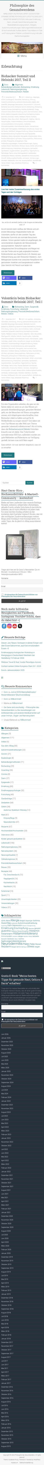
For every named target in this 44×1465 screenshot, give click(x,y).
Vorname (4, 578)
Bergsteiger (11, 104)
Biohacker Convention (8, 107)
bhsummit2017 (29, 104)
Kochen (26, 936)
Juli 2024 (4, 1090)
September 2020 (7, 1227)
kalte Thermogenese (11, 129)
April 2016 (5, 1417)
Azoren (4, 754)
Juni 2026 (4, 1034)
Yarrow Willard (5, 163)
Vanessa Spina (20, 370)
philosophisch (19, 141)
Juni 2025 (4, 1060)
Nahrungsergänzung (18, 89)
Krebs (30, 936)
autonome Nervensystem (24, 102)
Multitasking (24, 351)
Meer (16, 939)
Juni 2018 (4, 1320)
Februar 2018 (6, 1335)
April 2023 (5, 1127)
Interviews (5, 835)
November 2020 (7, 1220)
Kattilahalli (12, 131)
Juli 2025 (4, 1056)
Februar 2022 (6, 1168)
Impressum (14, 1462)
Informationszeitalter (7, 126)
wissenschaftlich (27, 160)
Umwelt (3, 158)
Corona (4, 774)
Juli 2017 (4, 1361)
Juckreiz (15, 936)
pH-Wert (3, 141)
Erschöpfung (31, 114)
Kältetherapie (22, 129)
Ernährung (35, 87)
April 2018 (5, 1327)
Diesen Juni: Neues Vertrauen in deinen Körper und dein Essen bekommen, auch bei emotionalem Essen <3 (21, 646)
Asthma (36, 921)
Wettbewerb (11, 160)
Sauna (27, 146)
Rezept (13, 947)
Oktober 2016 (6, 1394)
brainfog (24, 109)
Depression (17, 925)
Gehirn (3, 807)
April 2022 (5, 1160)
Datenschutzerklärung (26, 1462)
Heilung (14, 931)
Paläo (32, 944)
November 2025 (7, 1045)
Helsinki (37, 119)
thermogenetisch (22, 153)
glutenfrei (6, 931)
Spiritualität (33, 148)
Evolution (11, 117)
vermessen (26, 158)
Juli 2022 (4, 1149)
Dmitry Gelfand (6, 114)
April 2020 (5, 1242)
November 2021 (7, 1179)
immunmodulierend (7, 124)
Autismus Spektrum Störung (15, 810)
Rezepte (4, 871)
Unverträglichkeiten (9, 899)
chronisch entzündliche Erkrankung (12, 112)
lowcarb (4, 939)
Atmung (32, 99)
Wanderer (4, 160)
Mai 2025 (4, 1064)
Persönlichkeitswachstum (11, 92)
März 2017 (5, 1376)
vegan (37, 946)
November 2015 (7, 1435)
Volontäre (21, 373)
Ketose (31, 131)
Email (3, 586)
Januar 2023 (6, 1138)
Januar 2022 (6, 1172)
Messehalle (16, 136)
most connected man (30, 348)
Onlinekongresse (8, 859)
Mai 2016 (4, 1413)
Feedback (22, 117)
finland (28, 117)
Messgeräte (24, 136)
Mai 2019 (4, 1279)
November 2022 (7, 1142)
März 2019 (5, 1287)
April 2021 (5, 1201)
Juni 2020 (4, 1238)
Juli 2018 (4, 1316)
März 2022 (5, 1164)
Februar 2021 (6, 1209)
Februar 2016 (6, 1424)
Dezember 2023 (7, 1105)
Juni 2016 (4, 1409)
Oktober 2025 (6, 1049)
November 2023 (7, 1108)
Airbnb (3, 99)
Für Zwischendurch (11, 875)
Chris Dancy (5, 329)
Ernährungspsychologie (10, 790)
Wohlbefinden (37, 160)
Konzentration (38, 131)
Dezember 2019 (7, 1257)
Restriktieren (15, 146)
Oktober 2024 (6, 1079)
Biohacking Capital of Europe (18, 326)
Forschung (14, 309)
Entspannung (31, 925)
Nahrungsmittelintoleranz (13, 941)
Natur (39, 136)
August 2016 (6, 1402)
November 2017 (7, 1346)
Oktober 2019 (6, 1264)
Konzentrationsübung (8, 134)
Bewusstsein (19, 104)
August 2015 (6, 1446)
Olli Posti (4, 353)
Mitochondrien (32, 136)
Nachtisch (8, 886)
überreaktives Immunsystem (30, 156)
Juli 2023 (4, 1116)
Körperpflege (9, 818)
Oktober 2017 (6, 1350)
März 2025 (5, 1068)
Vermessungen (34, 158)
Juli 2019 (4, 1275)
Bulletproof (30, 109)
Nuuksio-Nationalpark (8, 138)
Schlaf (32, 146)
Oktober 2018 (6, 1305)
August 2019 (6, 1272)
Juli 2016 (4, 1405)
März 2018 (5, 1331)
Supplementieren (15, 151)
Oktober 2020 (6, 1224)
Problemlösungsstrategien (9, 143)
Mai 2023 (4, 1123)
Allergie (14, 920)
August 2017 (6, 1357)
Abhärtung (28, 97)
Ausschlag (6, 923)
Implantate (27, 124)
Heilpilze (31, 119)
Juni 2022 (4, 1153)
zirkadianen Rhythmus (22, 163)
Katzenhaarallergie (14, 343)
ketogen (20, 936)
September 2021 (7, 1186)
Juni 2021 (4, 1194)
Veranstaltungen (8, 903)
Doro (6, 85)
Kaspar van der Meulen (33, 341)
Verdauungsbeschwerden (14, 158)
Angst (22, 920)
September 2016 (7, 1398)
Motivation (4, 351)
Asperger (29, 921)
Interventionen (34, 126)
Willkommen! (16, 699)
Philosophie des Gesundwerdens (22, 7)
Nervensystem (7, 851)
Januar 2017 (6, 1383)
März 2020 (5, 1246)
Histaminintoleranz (17, 121)
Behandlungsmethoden (10, 87)
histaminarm (6, 934)
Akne (8, 921)
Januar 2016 (6, 1428)
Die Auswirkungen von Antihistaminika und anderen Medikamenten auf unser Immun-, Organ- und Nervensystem (20, 713)
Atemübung (25, 99)
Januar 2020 (6, 1253)
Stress (30, 946)
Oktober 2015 (6, 1439)
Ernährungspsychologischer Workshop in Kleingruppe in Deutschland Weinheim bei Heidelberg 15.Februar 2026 (18, 655)
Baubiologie (6, 758)
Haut (3, 815)
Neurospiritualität (8, 855)
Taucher (33, 363)
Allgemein (19, 85)
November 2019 (7, 1261)
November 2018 (7, 1301)
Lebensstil (5, 89)
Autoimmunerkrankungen (11, 750)
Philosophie (10, 141)
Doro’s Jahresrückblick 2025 (13, 670)
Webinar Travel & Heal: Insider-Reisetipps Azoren (21, 662)
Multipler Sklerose (14, 351)
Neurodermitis (37, 351)
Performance (38, 138)
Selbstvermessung (7, 148)
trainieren (18, 156)
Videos (10, 314)
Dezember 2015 (7, 1431)
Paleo (26, 943)
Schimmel (5, 891)
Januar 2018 (6, 1339)
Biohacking (25, 87)
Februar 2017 (6, 1379)
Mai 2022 (4, 1157)
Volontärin (28, 373)
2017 (23, 97)
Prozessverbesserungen (25, 143)
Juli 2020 (4, 1235)
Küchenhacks (9, 882)
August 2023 (6, 1112)
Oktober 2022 (6, 1146)
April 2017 (5, 1372)
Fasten (17, 117)
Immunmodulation (29, 121)
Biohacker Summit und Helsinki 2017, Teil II (18, 78)
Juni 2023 (4, 1120)
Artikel (3, 742)
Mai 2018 (4, 1324)
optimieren (18, 138)
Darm (25, 112)
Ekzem (24, 925)
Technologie (4, 153)
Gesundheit (15, 119)
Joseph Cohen (12, 341)
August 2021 (6, 1190)
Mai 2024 (4, 1094)
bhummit (37, 104)
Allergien (4, 733)
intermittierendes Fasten (21, 126)
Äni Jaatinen (29, 319)
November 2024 (7, 1075)
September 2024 (7, 1082)
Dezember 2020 (7, 1216)
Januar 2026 (6, 1038)
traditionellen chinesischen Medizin (12, 368)
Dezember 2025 (7, 1042)
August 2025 (6, 1053)
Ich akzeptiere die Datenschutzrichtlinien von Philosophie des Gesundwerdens (19, 595)
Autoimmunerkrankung (8, 102)
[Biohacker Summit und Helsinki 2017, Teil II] (22, 170)
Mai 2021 (4, 1198)
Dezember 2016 (7, 1387)
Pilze (25, 141)
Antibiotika (37, 319)
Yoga (12, 163)
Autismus (14, 923)
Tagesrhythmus (34, 151)
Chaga (37, 109)
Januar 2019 (6, 1294)
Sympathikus (25, 151)
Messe (10, 136)
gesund (37, 928)
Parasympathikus (28, 138)
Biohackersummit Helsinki (19, 429)
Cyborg (11, 329)
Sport (3, 895)
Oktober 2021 (6, 1183)
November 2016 (7, 1391)
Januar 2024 (6, 1101)
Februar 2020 (6, 1249)
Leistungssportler (30, 134)
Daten (40, 112)
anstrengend (10, 99)
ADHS (3, 921)
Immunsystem (18, 124)
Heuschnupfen (5, 121)
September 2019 (7, 1268)
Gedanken (4, 119)
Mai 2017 (4, 1368)
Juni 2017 (4, 1365)
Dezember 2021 (7, 1175)
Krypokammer (19, 134)
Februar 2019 (6, 1290)
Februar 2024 (6, 1097)
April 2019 (5, 1283)
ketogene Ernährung (22, 131)
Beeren (34, 102)
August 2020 (6, 1231)
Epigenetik (14, 114)
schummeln (38, 146)
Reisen (26, 92)
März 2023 (5, 1131)
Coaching (5, 770)
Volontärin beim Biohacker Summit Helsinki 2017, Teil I (21, 300)
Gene (9, 119)
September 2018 (7, 1309)
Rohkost (22, 146)
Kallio (3, 129)
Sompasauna (25, 148)
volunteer (34, 373)
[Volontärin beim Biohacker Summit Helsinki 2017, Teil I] (22, 385)
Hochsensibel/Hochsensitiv (12, 831)
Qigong (35, 143)
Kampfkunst (30, 129)
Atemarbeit (18, 99)
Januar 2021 (6, 1212)
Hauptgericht (9, 879)
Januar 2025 (6, 1071)
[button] (9, 278)
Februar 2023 (6, 1134)
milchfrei (21, 939)
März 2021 (5, 1205)
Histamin (4, 827)
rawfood (3, 146)
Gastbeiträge (6, 798)
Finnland (33, 117)
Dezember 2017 (7, 1342)
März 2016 (5, 1420)
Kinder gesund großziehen (12, 839)
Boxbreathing (16, 109)
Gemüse (31, 928)
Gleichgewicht (24, 119)
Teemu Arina (13, 153)
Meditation (4, 136)
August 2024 (6, 1086)
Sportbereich (5, 151)
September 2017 (7, 1353)
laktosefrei (36, 936)
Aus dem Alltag (7, 746)
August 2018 (6, 1313)
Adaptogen (36, 97)
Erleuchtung (22, 114)
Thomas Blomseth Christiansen (27, 365)
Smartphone (17, 148)
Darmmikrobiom (33, 112)
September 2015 (7, 1443)
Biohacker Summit (21, 107)
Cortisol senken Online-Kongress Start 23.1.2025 (21, 666)
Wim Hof (18, 160)
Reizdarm (6, 946)
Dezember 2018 (7, 1298)
